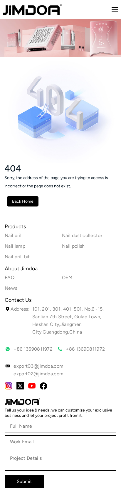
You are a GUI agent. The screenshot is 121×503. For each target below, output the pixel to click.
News (11, 288)
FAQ (9, 277)
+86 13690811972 (33, 349)
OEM (67, 277)
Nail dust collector (82, 235)
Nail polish (73, 246)
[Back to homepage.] (22, 401)
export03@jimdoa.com (38, 366)
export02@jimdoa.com (38, 374)
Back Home (22, 201)
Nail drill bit (17, 256)
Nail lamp (15, 246)
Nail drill (14, 235)
